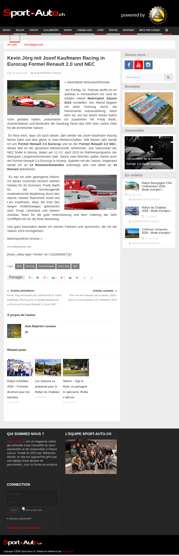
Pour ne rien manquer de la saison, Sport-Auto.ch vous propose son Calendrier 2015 (92, 295)
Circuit (34, 30)
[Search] (168, 77)
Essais (6, 30)
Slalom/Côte (51, 30)
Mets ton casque (149, 30)
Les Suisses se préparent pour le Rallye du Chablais (47, 386)
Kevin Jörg (63, 266)
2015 (19, 266)
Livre (100, 30)
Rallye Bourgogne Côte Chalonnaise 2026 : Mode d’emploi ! (157, 186)
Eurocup (30, 266)
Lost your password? (20, 518)
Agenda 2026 (84, 30)
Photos (113, 30)
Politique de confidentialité (24, 528)
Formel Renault (46, 266)
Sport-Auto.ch (16, 441)
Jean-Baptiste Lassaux (47, 73)
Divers (68, 30)
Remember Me (34, 510)
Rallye (20, 30)
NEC (75, 266)
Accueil (12, 44)
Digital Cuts (68, 551)
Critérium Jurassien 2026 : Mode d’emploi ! (156, 231)
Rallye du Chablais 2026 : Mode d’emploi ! (156, 209)
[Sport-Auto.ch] (34, 13)
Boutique (128, 30)
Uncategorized (33, 44)
